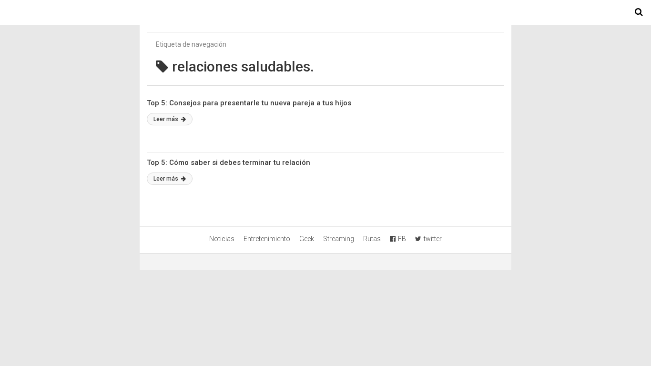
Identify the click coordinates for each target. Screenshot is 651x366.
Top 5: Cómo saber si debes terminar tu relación (228, 162)
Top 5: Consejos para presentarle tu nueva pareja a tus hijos (249, 103)
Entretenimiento (267, 239)
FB (402, 239)
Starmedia (325, 12)
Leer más (166, 119)
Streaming (338, 239)
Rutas (372, 239)
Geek (306, 239)
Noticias (221, 239)
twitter (433, 239)
